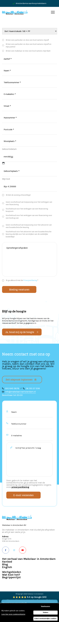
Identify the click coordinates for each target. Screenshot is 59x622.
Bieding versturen (19, 290)
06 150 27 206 (33, 388)
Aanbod (7, 562)
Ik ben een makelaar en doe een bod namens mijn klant (28, 51)
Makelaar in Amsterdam (35, 594)
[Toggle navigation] (53, 12)
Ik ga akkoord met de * (22, 280)
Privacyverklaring (30, 280)
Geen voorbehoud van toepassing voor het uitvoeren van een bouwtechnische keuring (29, 226)
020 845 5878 (12, 388)
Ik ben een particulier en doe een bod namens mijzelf (27, 40)
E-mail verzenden (23, 495)
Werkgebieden (11, 572)
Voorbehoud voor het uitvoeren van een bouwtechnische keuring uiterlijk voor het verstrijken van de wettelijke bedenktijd (28, 234)
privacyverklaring (20, 487)
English (7, 567)
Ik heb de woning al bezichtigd (18, 195)
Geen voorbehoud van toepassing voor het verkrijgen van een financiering (29, 203)
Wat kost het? (11, 575)
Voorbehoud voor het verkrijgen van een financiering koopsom (27, 210)
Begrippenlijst (11, 577)
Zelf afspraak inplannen (19, 380)
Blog (5, 564)
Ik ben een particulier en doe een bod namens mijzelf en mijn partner (28, 45)
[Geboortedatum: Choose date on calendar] (3, 163)
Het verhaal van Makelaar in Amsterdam (29, 559)
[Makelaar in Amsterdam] (14, 12)
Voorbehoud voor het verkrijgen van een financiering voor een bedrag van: (29, 216)
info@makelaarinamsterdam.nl (20, 391)
